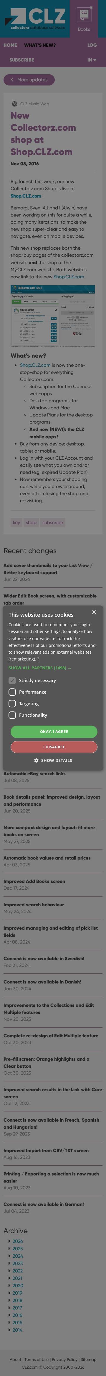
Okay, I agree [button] (54, 731)
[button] (53, 668)
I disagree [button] (54, 747)
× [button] (94, 612)
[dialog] (53, 688)
